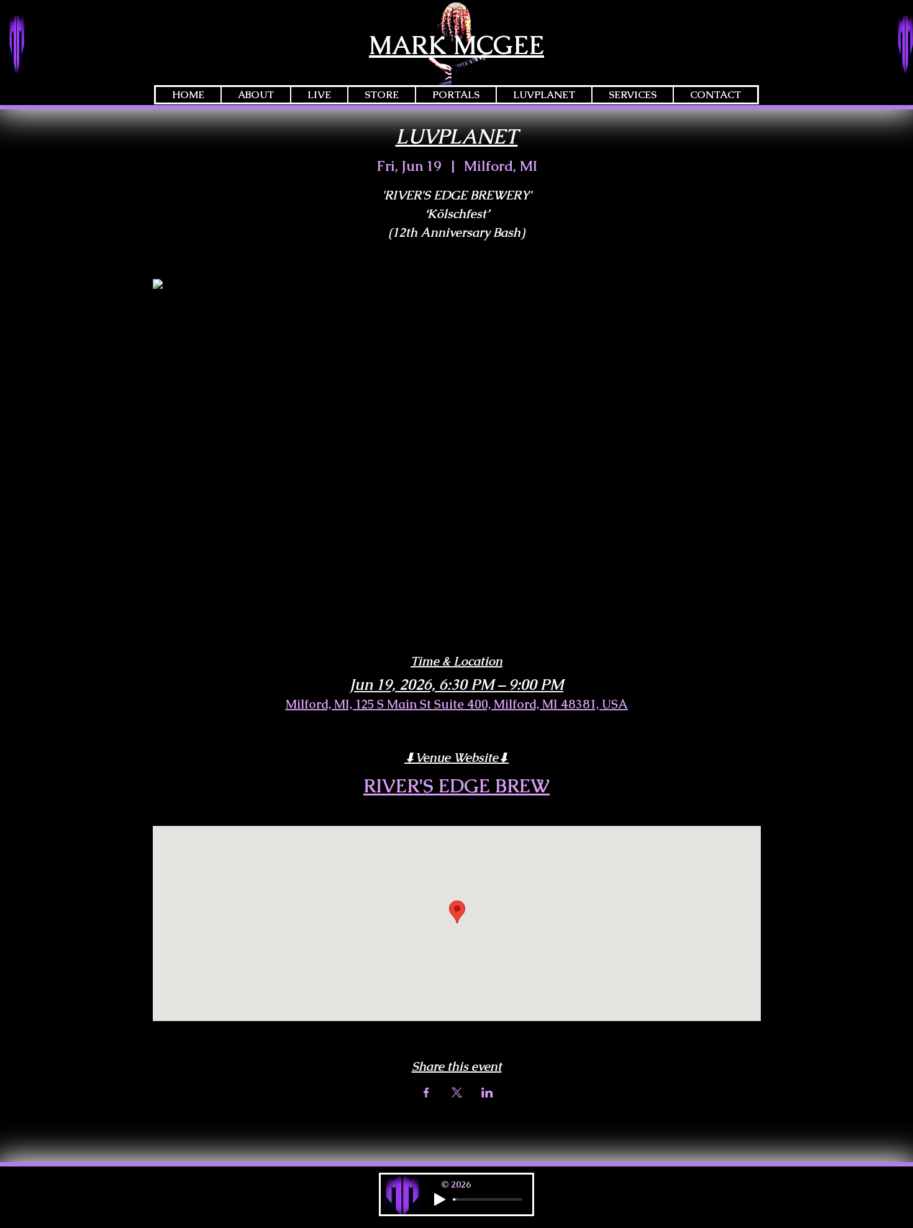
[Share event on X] (457, 1092)
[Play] (439, 1199)
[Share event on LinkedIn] (487, 1092)
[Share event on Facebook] (426, 1092)
